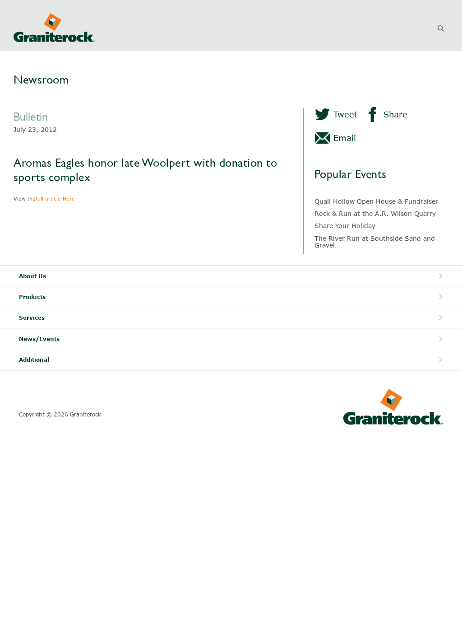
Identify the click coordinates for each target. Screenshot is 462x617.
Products (32, 297)
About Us (32, 276)
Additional (34, 360)
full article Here (55, 198)
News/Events (39, 339)
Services (32, 318)
